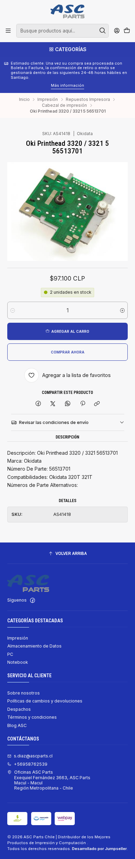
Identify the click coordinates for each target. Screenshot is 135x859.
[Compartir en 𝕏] (53, 403)
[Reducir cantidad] (13, 310)
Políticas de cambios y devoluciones (44, 701)
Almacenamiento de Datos (34, 646)
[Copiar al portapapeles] (97, 403)
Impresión (47, 99)
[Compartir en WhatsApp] (68, 403)
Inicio (24, 99)
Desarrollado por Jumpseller (99, 848)
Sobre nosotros (23, 693)
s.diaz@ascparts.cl (33, 755)
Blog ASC (17, 725)
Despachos (19, 709)
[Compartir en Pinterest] (82, 403)
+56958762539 (30, 764)
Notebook (17, 662)
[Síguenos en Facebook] (32, 600)
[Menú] (8, 31)
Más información (34, 85)
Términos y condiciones (32, 717)
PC (10, 654)
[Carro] (126, 31)
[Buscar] (103, 31)
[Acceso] (116, 31)
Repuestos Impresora (88, 99)
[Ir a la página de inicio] (67, 11)
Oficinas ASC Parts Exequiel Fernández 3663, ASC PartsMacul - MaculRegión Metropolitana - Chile (52, 780)
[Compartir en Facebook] (38, 403)
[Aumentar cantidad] (122, 310)
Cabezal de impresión (64, 105)
